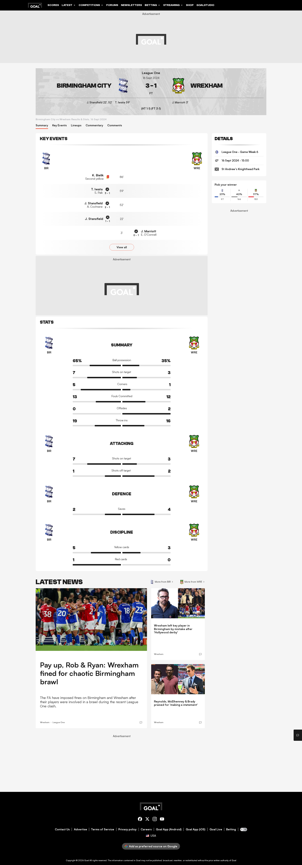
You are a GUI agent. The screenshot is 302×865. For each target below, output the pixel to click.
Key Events (59, 125)
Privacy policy (127, 829)
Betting (231, 829)
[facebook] (140, 819)
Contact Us (62, 829)
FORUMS (112, 5)
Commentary (94, 125)
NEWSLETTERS (131, 5)
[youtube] (162, 819)
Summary (42, 125)
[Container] (84, 85)
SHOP (190, 5)
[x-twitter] (147, 819)
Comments (114, 125)
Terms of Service (102, 829)
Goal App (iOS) (195, 829)
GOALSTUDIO (205, 5)
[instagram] (154, 819)
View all (122, 247)
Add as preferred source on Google (153, 846)
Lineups (76, 125)
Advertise (80, 829)
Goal (86, 860)
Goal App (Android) (169, 829)
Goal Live (216, 829)
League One (151, 73)
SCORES (53, 5)
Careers (146, 829)
